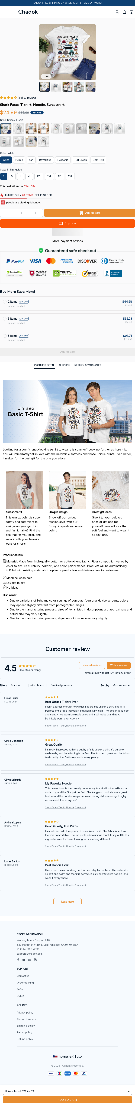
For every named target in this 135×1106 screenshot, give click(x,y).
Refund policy (25, 1038)
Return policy (24, 1032)
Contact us (23, 975)
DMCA (20, 995)
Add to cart (67, 1099)
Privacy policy (25, 1012)
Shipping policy (26, 1025)
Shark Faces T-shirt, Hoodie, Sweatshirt (65, 725)
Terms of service (27, 1019)
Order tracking (25, 982)
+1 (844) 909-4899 (28, 949)
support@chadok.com (30, 953)
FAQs (20, 989)
